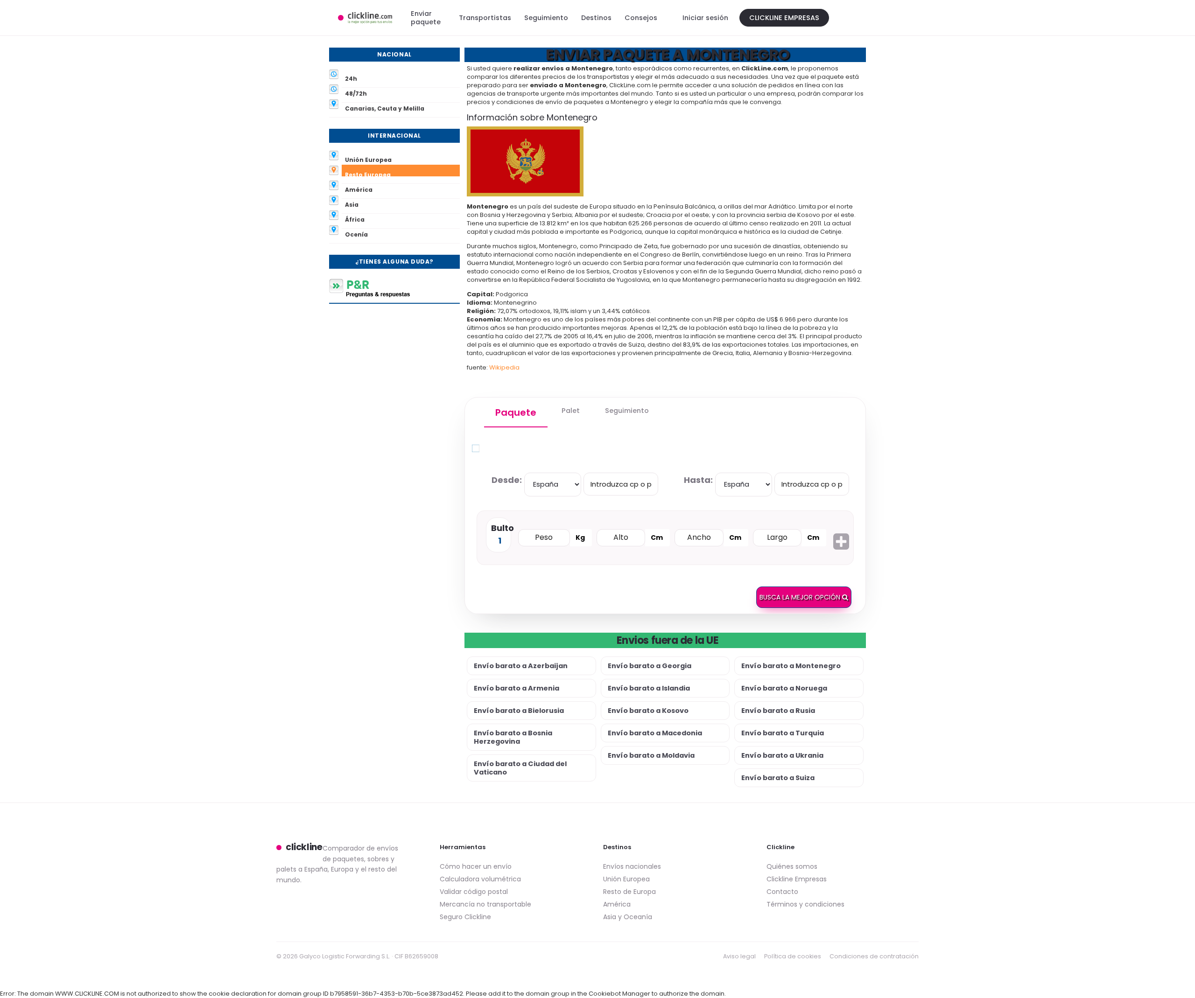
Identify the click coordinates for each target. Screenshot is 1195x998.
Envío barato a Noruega (784, 688)
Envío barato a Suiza (778, 777)
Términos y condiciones (805, 904)
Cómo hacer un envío (476, 866)
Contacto (782, 891)
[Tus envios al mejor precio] (365, 18)
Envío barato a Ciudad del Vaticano (520, 768)
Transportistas (485, 17)
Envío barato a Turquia (782, 733)
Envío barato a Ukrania (782, 755)
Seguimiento (546, 17)
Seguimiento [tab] (627, 410)
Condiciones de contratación (874, 956)
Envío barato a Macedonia (655, 733)
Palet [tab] (571, 410)
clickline (304, 847)
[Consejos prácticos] (394, 288)
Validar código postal (474, 891)
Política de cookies (792, 956)
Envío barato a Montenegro (791, 665)
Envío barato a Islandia (649, 688)
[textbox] (620, 484)
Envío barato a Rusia (778, 710)
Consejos (641, 17)
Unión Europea (626, 879)
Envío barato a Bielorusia (519, 710)
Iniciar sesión (705, 17)
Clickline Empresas (784, 17)
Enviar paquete (426, 18)
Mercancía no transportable (485, 904)
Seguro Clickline (465, 917)
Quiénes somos (791, 866)
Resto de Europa (629, 891)
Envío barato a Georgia (649, 665)
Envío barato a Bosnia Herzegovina (513, 737)
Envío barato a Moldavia (651, 755)
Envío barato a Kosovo (648, 710)
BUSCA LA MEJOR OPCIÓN (800, 597)
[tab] (516, 413)
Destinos (596, 17)
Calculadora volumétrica (480, 879)
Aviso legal (739, 956)
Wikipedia (504, 367)
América (617, 904)
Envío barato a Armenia (516, 688)
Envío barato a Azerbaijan (521, 665)
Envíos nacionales (632, 866)
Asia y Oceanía (627, 917)
